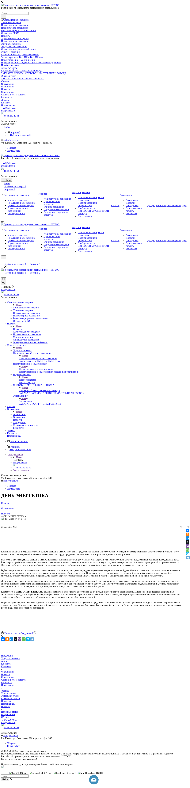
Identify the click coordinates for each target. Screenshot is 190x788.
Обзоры (5, 717)
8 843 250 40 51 (11, 115)
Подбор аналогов (28, 379)
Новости (5, 674)
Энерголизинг (26, 401)
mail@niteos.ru (9, 108)
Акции (4, 661)
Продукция (7, 655)
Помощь (5, 706)
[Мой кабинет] (2, 261)
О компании (19, 414)
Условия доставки (10, 695)
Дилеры (5, 690)
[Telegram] (188, 557)
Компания (6, 666)
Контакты (6, 663)
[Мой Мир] (187, 538)
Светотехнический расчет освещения (38, 358)
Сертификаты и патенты (13, 679)
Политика (6, 701)
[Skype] (187, 553)
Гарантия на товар (10, 698)
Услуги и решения (22, 350)
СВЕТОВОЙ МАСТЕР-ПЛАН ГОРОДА (39, 390)
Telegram (11, 147)
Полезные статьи (9, 712)
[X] (187, 542)
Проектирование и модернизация (36, 369)
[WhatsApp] (187, 550)
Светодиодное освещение (26, 307)
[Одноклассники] (187, 534)
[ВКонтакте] (187, 530)
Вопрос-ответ (8, 714)
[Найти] (3, 17)
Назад (19, 305)
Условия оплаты (9, 693)
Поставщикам (8, 704)
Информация (7, 685)
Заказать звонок (21, 470)
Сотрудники (7, 677)
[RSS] (181, 527)
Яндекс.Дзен (13, 150)
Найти (5, 779)
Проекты (17, 329)
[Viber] (187, 546)
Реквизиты (6, 682)
